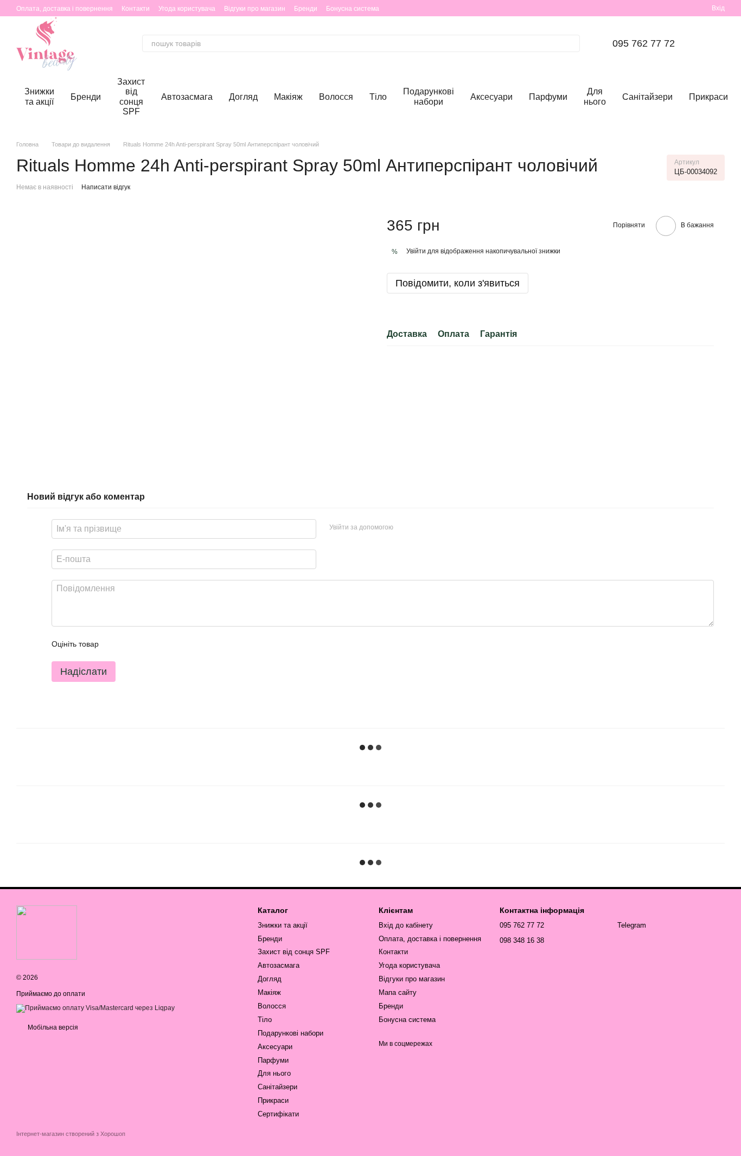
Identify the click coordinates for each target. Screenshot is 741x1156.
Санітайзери (647, 96)
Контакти (136, 8)
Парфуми (548, 96)
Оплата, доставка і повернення (64, 8)
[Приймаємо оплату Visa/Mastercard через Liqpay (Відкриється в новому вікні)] (95, 1008)
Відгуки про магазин (254, 8)
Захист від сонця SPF (131, 96)
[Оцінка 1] (116, 643)
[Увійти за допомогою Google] (422, 527)
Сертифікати (278, 1114)
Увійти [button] (416, 252)
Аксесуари (491, 96)
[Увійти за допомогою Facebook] (405, 527)
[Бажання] (664, 8)
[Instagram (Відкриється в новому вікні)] (633, 8)
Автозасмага (187, 96)
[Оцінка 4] (168, 643)
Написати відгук (105, 187)
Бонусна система (352, 8)
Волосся (336, 96)
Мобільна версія (52, 1027)
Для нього (595, 96)
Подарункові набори (428, 96)
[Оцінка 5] (186, 643)
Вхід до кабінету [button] (406, 925)
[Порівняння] (683, 8)
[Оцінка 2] (134, 643)
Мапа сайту (398, 992)
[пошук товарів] (571, 43)
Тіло (378, 96)
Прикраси (708, 96)
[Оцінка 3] (151, 643)
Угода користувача (186, 8)
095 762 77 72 (643, 43)
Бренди (305, 8)
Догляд (243, 96)
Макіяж (288, 96)
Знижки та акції (39, 96)
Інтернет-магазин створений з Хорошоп (70, 1134)
